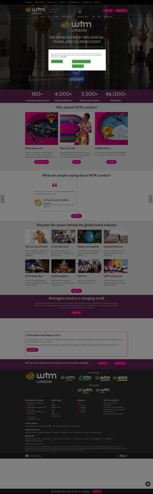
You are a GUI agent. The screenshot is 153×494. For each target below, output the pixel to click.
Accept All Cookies (78, 66)
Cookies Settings (57, 61)
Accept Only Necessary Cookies (81, 61)
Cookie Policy (63, 56)
